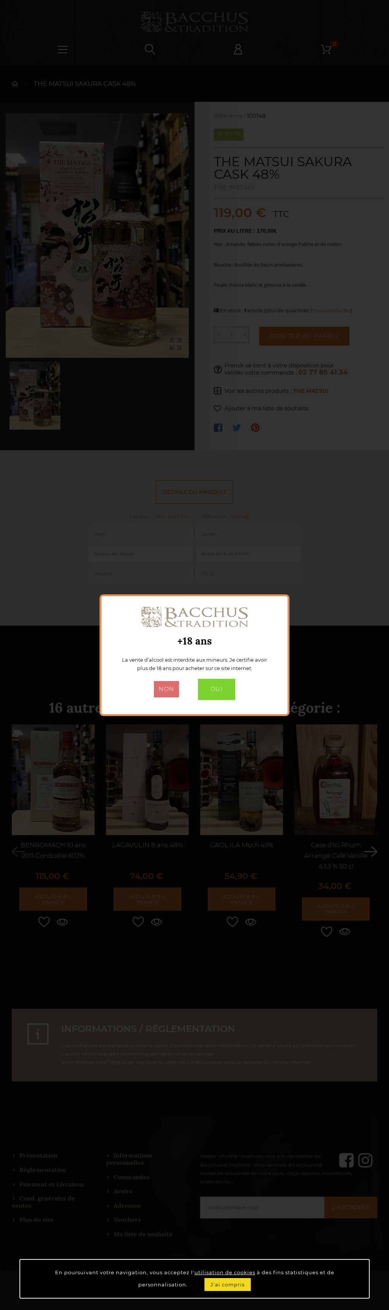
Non (166, 689)
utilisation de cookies (224, 1272)
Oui (216, 689)
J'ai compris (227, 1284)
